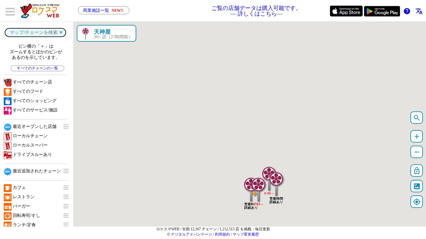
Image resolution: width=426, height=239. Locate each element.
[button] (276, 180)
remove (417, 152)
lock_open (417, 171)
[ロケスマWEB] (42, 11)
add (417, 136)
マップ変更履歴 (246, 234)
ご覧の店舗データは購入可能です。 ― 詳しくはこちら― (256, 10)
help (407, 11)
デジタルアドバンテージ (191, 234)
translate (419, 11)
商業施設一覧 (103, 10)
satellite (417, 186)
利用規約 (222, 234)
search (417, 118)
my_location (417, 202)
